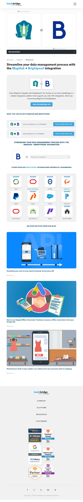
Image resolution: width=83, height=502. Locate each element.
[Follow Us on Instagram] (34, 490)
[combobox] (50, 157)
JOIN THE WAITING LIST (41, 104)
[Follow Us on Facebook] (27, 490)
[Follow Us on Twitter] (55, 490)
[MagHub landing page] (24, 30)
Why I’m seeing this (24, 11)
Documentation (14, 52)
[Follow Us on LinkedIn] (41, 490)
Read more (10, 275)
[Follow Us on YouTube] (48, 490)
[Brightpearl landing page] (59, 30)
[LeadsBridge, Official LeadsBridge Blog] (14, 4)
